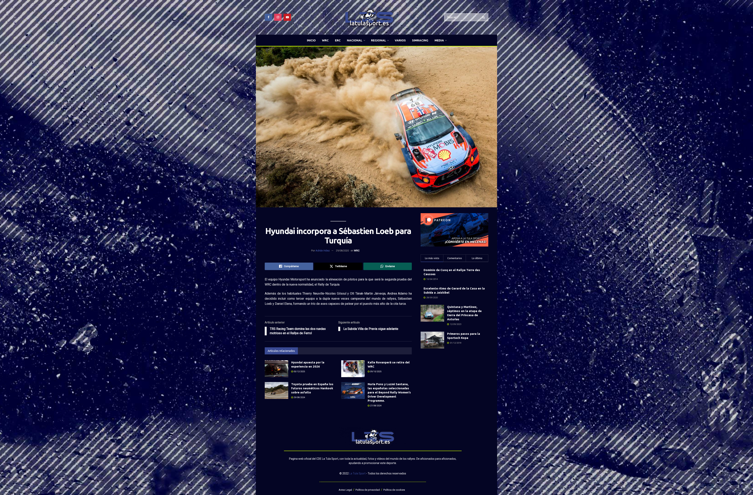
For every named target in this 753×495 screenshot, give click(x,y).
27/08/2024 (375, 405)
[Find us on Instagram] (278, 17)
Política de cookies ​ (394, 489)
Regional (378, 40)
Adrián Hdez (323, 250)
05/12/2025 (299, 371)
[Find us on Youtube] (287, 17)
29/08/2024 (299, 397)
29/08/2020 (342, 250)
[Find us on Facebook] (268, 17)
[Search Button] (484, 17)
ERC (338, 40)
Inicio (311, 40)
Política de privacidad (368, 489)
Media (439, 40)
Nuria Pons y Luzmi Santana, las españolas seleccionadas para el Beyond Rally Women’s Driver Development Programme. (389, 392)
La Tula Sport (357, 473)
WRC (325, 40)
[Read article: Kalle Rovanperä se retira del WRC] (353, 368)
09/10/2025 (375, 371)
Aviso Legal (345, 489)
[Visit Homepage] (369, 17)
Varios (400, 40)
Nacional (354, 40)
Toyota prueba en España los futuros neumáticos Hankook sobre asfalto (312, 388)
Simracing (420, 40)
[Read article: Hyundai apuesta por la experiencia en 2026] (276, 368)
